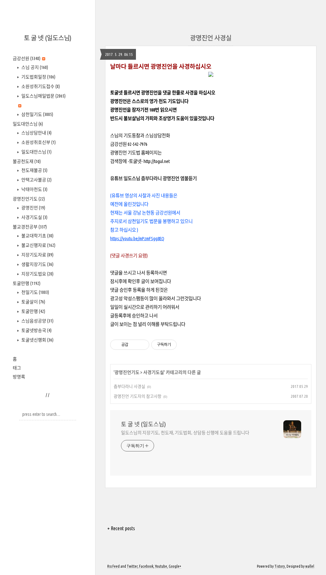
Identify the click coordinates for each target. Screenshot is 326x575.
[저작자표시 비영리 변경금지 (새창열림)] (185, 344)
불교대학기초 (36, 235)
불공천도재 (27, 161)
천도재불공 (33, 170)
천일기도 (34, 292)
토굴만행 (26, 283)
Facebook (146, 566)
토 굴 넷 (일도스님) (47, 38)
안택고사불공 (36, 179)
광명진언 (32, 207)
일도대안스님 (28, 123)
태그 (17, 367)
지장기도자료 (36, 254)
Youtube (161, 566)
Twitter (132, 566)
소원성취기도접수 (40, 86)
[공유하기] (134, 344)
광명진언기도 (29, 198)
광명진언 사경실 (210, 38)
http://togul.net (157, 161)
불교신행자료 (37, 245)
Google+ (175, 566)
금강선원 (26, 58)
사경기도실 (33, 217)
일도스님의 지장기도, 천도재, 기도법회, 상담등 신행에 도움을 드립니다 (185, 432)
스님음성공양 (36, 320)
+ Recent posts (121, 528)
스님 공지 (34, 67)
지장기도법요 (36, 273)
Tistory (279, 566)
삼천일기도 (36, 114)
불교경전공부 (30, 226)
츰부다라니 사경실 (129, 386)
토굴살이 (32, 301)
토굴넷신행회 (36, 339)
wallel (309, 566)
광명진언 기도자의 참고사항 (137, 396)
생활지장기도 (36, 264)
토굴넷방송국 (36, 330)
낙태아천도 (33, 189)
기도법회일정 (37, 76)
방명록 (19, 376)
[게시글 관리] (142, 344)
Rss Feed (113, 566)
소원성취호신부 (38, 142)
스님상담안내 (36, 132)
